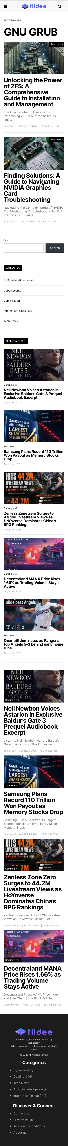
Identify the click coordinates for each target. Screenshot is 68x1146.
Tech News (57, 44)
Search (7, 240)
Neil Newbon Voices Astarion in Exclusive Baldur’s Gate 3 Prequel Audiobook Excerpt (33, 394)
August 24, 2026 (12, 464)
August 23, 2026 (12, 653)
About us (19, 1132)
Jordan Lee (10, 750)
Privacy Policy (23, 1120)
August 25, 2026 (12, 402)
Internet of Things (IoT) (18, 310)
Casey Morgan (11, 1004)
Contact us (21, 1113)
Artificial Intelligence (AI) (19, 280)
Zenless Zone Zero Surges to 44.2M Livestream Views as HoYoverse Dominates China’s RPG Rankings (30, 519)
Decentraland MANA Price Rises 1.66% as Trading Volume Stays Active (32, 583)
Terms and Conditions (29, 1126)
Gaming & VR (12, 300)
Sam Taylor (10, 126)
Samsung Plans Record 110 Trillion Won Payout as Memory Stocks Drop (33, 455)
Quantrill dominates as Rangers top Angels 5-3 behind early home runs (33, 644)
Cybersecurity (12, 290)
